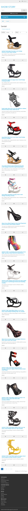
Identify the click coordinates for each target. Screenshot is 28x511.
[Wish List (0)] (22, 1)
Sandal (7, 21)
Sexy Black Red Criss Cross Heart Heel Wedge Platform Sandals (13, 137)
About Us (3, 478)
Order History (3, 502)
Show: (17, 32)
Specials (2, 497)
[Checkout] (25, 1)
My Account (3, 500)
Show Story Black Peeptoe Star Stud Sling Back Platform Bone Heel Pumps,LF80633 (14, 224)
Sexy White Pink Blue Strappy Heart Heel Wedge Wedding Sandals (12, 195)
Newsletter (3, 504)
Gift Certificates (4, 494)
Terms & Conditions (5, 483)
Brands (2, 493)
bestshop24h (15, 509)
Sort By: (3, 32)
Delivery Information (5, 480)
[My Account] (20, 1)
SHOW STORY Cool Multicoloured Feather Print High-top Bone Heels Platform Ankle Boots (14, 252)
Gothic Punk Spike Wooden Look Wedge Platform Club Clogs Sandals (12, 51)
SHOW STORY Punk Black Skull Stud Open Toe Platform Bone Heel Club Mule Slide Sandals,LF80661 (13, 398)
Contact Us (3, 486)
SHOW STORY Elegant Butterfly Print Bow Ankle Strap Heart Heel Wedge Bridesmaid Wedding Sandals (14, 281)
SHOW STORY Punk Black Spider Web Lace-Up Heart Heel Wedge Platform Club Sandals (13, 428)
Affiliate (2, 495)
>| (11, 469)
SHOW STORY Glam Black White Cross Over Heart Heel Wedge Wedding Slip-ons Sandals (13, 311)
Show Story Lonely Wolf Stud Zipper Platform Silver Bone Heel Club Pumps (13, 339)
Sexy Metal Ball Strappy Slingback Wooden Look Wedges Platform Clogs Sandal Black (13, 166)
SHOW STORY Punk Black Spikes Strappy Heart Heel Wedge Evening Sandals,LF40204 (14, 456)
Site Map (2, 489)
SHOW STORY (8, 6)
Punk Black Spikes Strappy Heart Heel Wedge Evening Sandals (13, 80)
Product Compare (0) (6, 29)
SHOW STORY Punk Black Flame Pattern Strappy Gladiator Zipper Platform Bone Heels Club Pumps (14, 369)
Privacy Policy (3, 481)
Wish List (2, 503)
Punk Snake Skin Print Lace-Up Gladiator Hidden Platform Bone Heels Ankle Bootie (14, 109)
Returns (2, 488)
